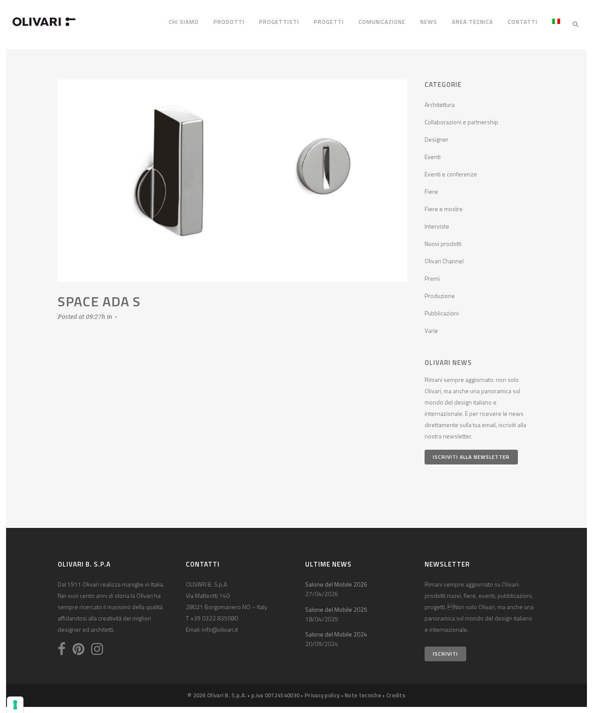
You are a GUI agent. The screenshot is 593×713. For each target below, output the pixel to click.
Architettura (440, 104)
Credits (395, 695)
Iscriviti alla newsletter (471, 457)
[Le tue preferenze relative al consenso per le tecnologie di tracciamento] (15, 704)
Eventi (433, 156)
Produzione (440, 295)
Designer (436, 139)
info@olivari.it (220, 629)
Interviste (437, 226)
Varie (431, 330)
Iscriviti (445, 654)
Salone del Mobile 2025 (336, 609)
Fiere (431, 191)
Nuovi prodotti (443, 243)
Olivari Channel (444, 260)
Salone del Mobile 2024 (336, 634)
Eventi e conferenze (451, 174)
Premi (432, 278)
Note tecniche (363, 695)
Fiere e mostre (444, 208)
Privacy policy (322, 695)
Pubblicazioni (442, 313)
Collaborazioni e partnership (461, 121)
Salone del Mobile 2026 (336, 584)
